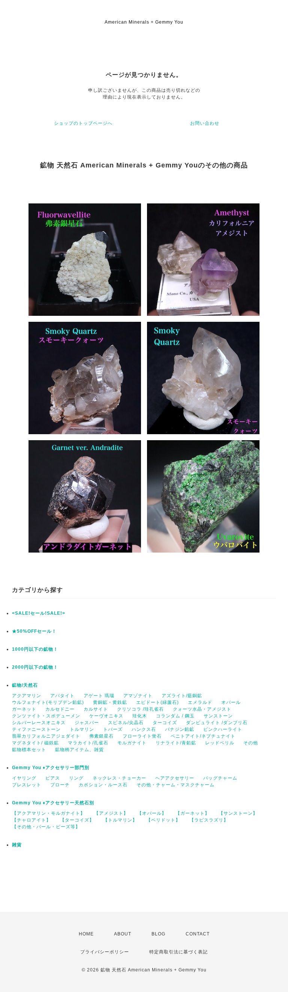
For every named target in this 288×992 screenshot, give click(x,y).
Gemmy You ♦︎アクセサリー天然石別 (53, 802)
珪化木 (139, 716)
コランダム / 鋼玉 (175, 716)
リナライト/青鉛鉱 (176, 742)
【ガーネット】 (193, 813)
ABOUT (122, 934)
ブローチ (60, 784)
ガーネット (24, 709)
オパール (231, 702)
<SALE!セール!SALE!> (38, 613)
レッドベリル (219, 742)
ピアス (52, 778)
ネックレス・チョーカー (119, 778)
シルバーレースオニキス (39, 722)
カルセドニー (60, 709)
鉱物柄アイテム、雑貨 (79, 749)
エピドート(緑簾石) (157, 702)
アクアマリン (26, 695)
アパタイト (62, 695)
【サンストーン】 (238, 813)
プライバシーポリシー (104, 952)
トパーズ (113, 729)
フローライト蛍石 (142, 736)
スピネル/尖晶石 (126, 722)
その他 (250, 742)
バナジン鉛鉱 (179, 729)
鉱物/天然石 (25, 685)
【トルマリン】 (120, 820)
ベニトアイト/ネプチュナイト (203, 736)
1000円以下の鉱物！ (35, 649)
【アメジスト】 (111, 813)
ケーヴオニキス (106, 716)
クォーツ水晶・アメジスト (202, 709)
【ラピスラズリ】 (208, 820)
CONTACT (198, 934)
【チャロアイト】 (31, 820)
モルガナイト (132, 742)
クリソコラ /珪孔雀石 (140, 709)
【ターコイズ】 (77, 820)
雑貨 (17, 844)
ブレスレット (26, 784)
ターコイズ (165, 722)
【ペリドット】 (163, 820)
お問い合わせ (204, 123)
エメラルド (200, 702)
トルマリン (82, 729)
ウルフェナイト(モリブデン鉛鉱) (48, 702)
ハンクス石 (144, 729)
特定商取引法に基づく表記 (178, 952)
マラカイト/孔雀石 (88, 742)
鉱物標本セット (29, 749)
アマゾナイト (138, 695)
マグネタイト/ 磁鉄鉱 (35, 742)
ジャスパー (87, 722)
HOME (86, 934)
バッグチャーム (220, 778)
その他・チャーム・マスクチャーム (175, 784)
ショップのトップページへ (83, 123)
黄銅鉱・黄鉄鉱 (110, 702)
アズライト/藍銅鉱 (182, 695)
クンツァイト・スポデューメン (46, 716)
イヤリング (24, 778)
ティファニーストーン (36, 729)
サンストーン (218, 716)
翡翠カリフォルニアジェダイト (46, 736)
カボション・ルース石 (103, 784)
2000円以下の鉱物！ (35, 667)
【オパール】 (151, 813)
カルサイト (96, 709)
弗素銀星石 (101, 736)
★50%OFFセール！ (34, 631)
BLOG (158, 934)
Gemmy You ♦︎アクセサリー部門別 (50, 767)
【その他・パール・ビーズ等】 (46, 826)
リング (76, 778)
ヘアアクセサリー (174, 778)
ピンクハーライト (222, 729)
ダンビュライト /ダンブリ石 (217, 722)
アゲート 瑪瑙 (99, 695)
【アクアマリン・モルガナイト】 (48, 813)
